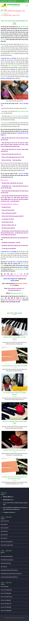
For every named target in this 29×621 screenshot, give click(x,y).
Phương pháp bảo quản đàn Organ (14, 450)
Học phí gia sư (14, 560)
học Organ (3, 39)
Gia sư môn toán (14, 521)
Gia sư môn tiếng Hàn (14, 593)
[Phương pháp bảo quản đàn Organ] (14, 439)
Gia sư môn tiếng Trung (14, 597)
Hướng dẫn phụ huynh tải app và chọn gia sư (14, 574)
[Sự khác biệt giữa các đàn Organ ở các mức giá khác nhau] (14, 466)
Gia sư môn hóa (14, 528)
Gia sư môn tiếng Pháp (14, 590)
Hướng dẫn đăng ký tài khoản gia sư (14, 570)
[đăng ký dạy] (10, 5)
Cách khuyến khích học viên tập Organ (14, 366)
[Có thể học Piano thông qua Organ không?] (14, 382)
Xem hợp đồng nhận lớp (14, 556)
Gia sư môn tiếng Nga (14, 577)
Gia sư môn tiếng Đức (14, 600)
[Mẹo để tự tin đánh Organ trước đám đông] (14, 411)
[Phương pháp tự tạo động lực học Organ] (14, 327)
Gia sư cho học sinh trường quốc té (14, 542)
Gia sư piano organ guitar (14, 545)
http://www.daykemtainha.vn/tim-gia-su (12, 299)
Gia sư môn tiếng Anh (14, 587)
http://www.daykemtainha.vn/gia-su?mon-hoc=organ (15, 275)
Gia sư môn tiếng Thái (14, 604)
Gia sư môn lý (14, 524)
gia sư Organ (18, 274)
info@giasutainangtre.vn (9, 512)
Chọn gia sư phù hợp (14, 563)
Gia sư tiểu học (14, 531)
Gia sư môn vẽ (14, 538)
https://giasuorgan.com (17, 293)
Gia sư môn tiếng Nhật (14, 611)
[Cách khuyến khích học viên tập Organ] (14, 355)
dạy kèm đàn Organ (23, 26)
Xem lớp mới (14, 567)
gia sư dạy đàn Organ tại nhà (19, 269)
